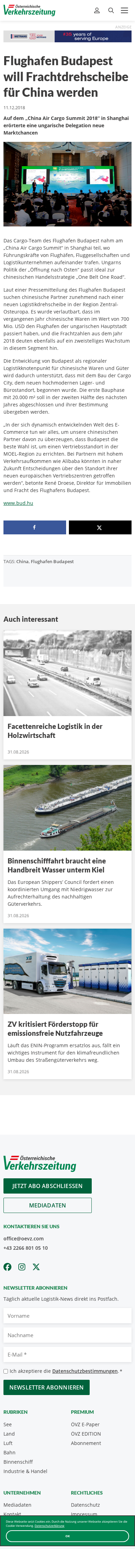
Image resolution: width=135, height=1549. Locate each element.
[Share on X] (100, 527)
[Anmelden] (98, 10)
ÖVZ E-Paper (85, 1424)
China (22, 561)
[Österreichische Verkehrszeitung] (29, 10)
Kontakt (12, 1514)
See (7, 1424)
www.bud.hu (18, 503)
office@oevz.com (23, 1238)
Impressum (84, 1514)
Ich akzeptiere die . (66, 1371)
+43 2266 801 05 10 (25, 1248)
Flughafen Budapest (52, 561)
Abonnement (86, 1443)
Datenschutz (85, 1504)
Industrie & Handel (25, 1471)
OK (67, 1536)
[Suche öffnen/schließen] (111, 10)
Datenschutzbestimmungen (85, 1371)
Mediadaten (47, 1205)
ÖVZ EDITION (86, 1433)
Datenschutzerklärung (49, 1526)
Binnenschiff (18, 1461)
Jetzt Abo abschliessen (47, 1186)
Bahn (9, 1452)
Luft (7, 1443)
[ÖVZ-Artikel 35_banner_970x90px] (67, 36)
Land (9, 1433)
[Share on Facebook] (34, 527)
